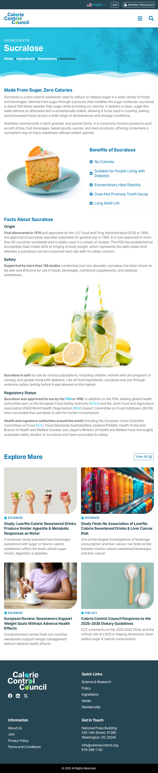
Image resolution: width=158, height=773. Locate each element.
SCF (39, 425)
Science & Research (96, 682)
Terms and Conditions (24, 747)
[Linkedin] (18, 696)
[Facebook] (10, 696)
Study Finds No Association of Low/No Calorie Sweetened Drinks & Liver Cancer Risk (117, 528)
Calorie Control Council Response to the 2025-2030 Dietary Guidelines (116, 621)
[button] (140, 18)
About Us (15, 728)
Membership (91, 707)
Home (8, 59)
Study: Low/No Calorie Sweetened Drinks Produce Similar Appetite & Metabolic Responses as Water (40, 528)
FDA (68, 399)
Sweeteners (47, 59)
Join (11, 734)
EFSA (94, 403)
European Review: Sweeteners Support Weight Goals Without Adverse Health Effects (38, 623)
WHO (78, 408)
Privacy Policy (18, 741)
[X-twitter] (25, 696)
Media (86, 701)
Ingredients (25, 59)
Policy (86, 688)
